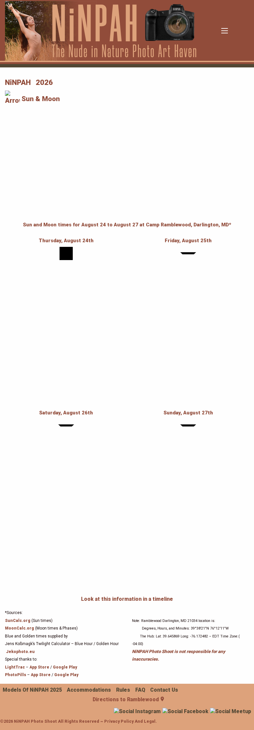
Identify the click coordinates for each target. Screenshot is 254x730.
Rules (123, 690)
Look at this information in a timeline (127, 599)
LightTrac (15, 667)
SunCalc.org (17, 620)
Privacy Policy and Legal (129, 721)
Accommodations (89, 690)
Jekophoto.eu (20, 651)
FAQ (140, 690)
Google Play (65, 667)
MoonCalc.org (19, 628)
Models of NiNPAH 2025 (32, 690)
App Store (39, 667)
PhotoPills (16, 674)
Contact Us (164, 690)
